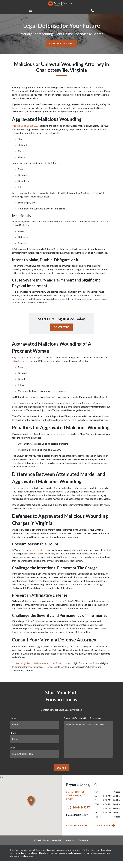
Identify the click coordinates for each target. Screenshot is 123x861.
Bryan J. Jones (19, 107)
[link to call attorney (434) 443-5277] (92, 10)
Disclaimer (83, 840)
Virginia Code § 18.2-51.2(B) (26, 357)
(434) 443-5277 (80, 807)
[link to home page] (61, 3)
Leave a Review (74, 825)
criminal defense (37, 553)
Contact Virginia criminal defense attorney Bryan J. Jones (41, 663)
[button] (31, 10)
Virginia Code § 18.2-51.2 (25, 125)
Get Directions (103, 825)
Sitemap (70, 840)
